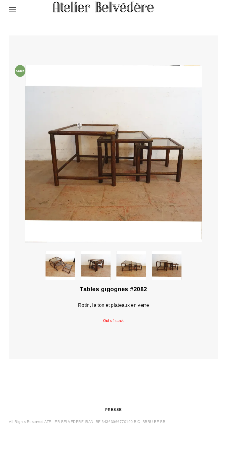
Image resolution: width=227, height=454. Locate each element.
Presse (113, 410)
